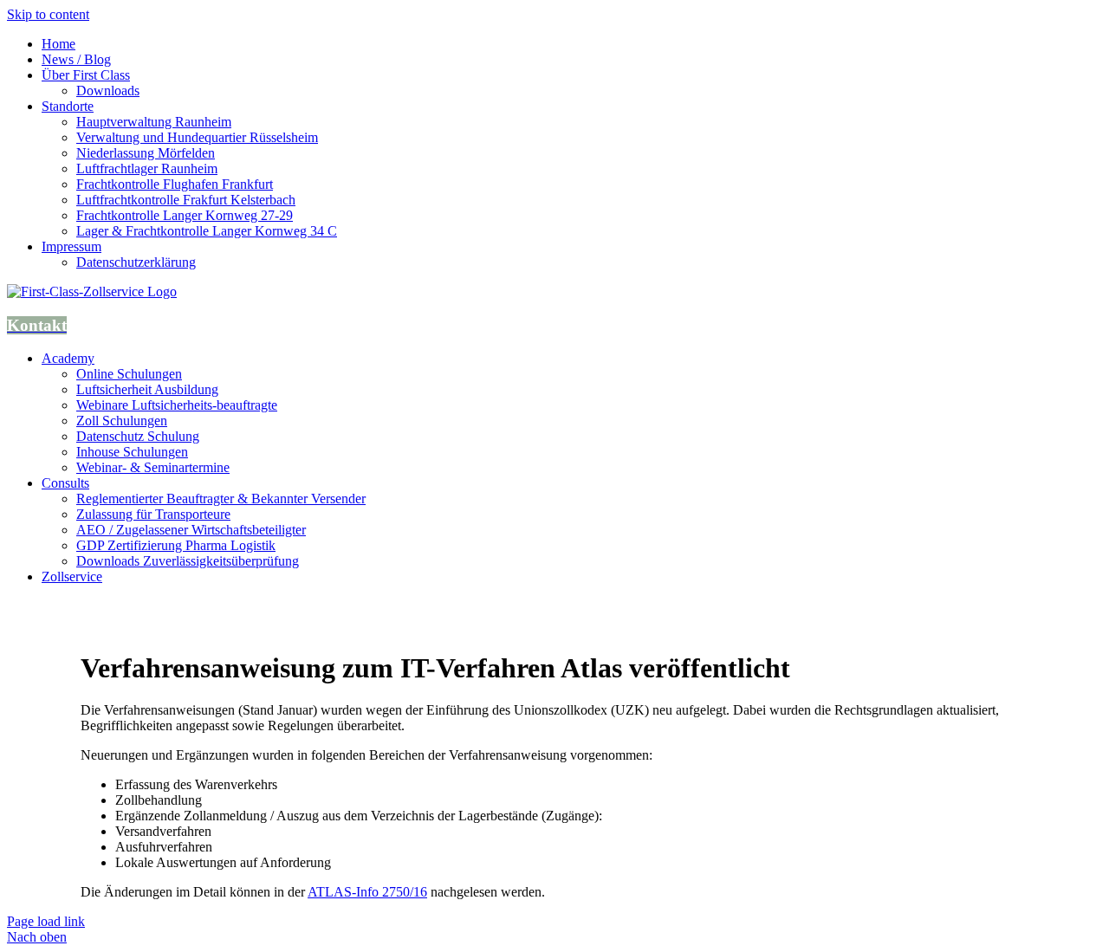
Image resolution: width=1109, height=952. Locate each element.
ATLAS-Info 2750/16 (367, 891)
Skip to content (48, 14)
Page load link (46, 921)
